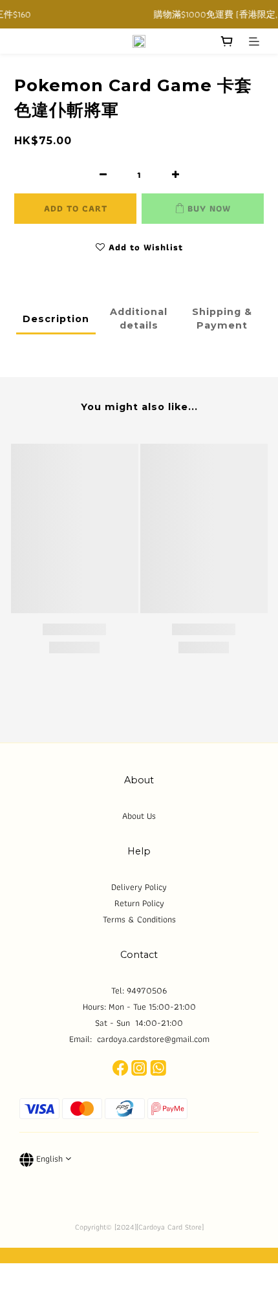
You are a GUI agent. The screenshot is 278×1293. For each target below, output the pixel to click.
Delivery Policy (139, 887)
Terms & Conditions (139, 919)
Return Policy (139, 903)
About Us (139, 816)
